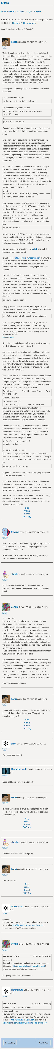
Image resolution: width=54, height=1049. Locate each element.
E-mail (27, 514)
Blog (27, 508)
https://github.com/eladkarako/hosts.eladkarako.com (24, 1023)
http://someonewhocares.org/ (27, 258)
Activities (20, 11)
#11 (11, 910)
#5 (46, 699)
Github (34, 249)
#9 (47, 842)
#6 (45, 744)
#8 (45, 798)
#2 (48, 532)
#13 (12, 993)
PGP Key (27, 517)
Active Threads (7, 11)
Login (29, 11)
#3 (47, 574)
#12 (47, 944)
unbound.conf (8, 337)
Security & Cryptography (24, 23)
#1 (46, 42)
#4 (47, 607)
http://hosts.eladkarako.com (23, 1020)
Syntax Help (10, 1043)
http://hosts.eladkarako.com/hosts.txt (28, 925)
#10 (46, 869)
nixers (5, 2)
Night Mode (44, 1043)
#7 (12, 772)
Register (37, 11)
